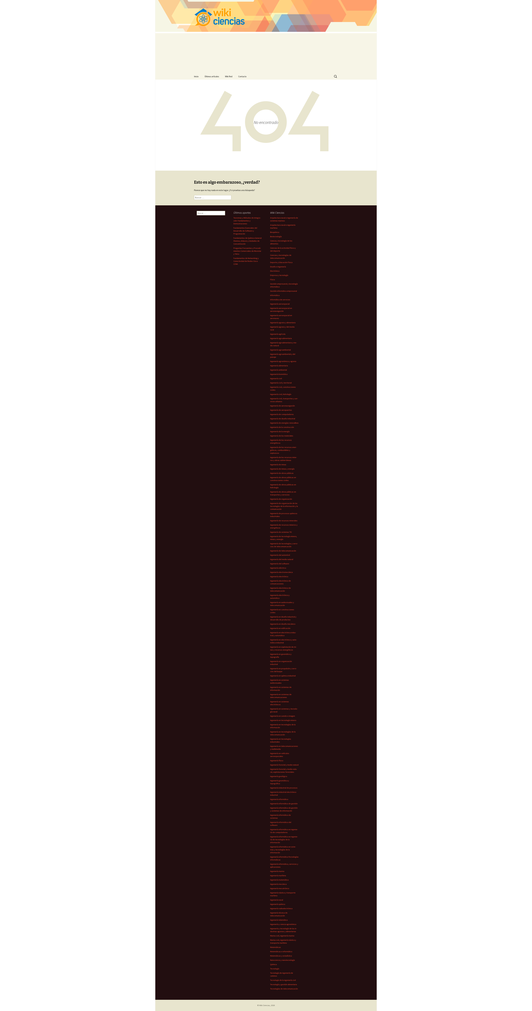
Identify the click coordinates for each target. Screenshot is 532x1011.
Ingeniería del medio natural (281, 559)
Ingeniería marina (277, 871)
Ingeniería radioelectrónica (281, 908)
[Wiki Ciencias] (266, 16)
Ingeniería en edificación (280, 628)
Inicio (196, 76)
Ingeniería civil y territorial (281, 383)
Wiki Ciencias (264, 1005)
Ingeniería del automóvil (280, 555)
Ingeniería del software (279, 563)
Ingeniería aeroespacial (280, 304)
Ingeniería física (276, 760)
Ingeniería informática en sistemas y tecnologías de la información (283, 849)
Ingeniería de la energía (280, 431)
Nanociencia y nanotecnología (282, 960)
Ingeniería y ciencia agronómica (283, 924)
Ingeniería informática (279, 799)
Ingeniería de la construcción (282, 427)
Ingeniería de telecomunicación (283, 551)
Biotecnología (276, 236)
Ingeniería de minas (278, 464)
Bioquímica (274, 232)
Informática (275, 295)
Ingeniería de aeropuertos (281, 410)
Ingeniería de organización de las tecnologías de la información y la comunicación (284, 506)
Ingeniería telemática (279, 920)
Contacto (242, 76)
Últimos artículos (211, 76)
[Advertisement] (266, 52)
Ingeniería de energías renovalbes (284, 423)
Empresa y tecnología (279, 275)
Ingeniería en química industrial (283, 675)
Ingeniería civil (276, 378)
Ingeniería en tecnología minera (283, 720)
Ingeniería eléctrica (278, 568)
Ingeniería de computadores (282, 414)
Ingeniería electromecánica (281, 572)
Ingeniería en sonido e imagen (282, 716)
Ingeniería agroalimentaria (281, 338)
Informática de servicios (280, 299)
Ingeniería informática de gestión (284, 803)
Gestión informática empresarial (283, 291)
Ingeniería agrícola (277, 334)
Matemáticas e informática (281, 951)
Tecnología (274, 968)
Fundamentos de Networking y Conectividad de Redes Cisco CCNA (246, 261)
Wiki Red (228, 76)
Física (272, 279)
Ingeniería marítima (278, 875)
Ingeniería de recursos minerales (283, 520)
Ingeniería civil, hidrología (280, 394)
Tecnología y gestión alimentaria (283, 984)
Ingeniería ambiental (278, 370)
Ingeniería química (277, 904)
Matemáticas (275, 947)
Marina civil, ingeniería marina (282, 935)
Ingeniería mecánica (278, 884)
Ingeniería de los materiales (281, 436)
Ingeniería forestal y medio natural (284, 765)
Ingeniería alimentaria (279, 365)
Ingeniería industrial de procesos (283, 788)
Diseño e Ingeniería (278, 266)
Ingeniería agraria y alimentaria (283, 322)
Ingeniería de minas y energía (282, 469)
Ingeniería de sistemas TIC (281, 532)
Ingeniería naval (276, 900)
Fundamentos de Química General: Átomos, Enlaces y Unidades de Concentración (247, 241)
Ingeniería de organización (281, 499)
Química (273, 964)
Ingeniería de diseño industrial (282, 418)
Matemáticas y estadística (281, 956)
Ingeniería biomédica (278, 374)
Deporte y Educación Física (281, 262)
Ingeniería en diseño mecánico (282, 624)
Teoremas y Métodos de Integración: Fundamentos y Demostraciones (247, 221)
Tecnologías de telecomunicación (284, 988)
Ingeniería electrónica (279, 576)
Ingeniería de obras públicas (282, 473)
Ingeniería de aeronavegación (282, 405)
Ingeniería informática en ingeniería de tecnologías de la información (284, 839)
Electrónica (274, 271)
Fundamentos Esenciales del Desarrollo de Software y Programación (245, 231)
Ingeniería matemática (279, 880)
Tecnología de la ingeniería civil (283, 980)
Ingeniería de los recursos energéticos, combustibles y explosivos (283, 450)
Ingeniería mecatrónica (279, 888)
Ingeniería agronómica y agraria (283, 361)
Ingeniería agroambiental (280, 350)
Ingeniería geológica (278, 776)
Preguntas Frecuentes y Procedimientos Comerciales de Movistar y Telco (247, 251)
